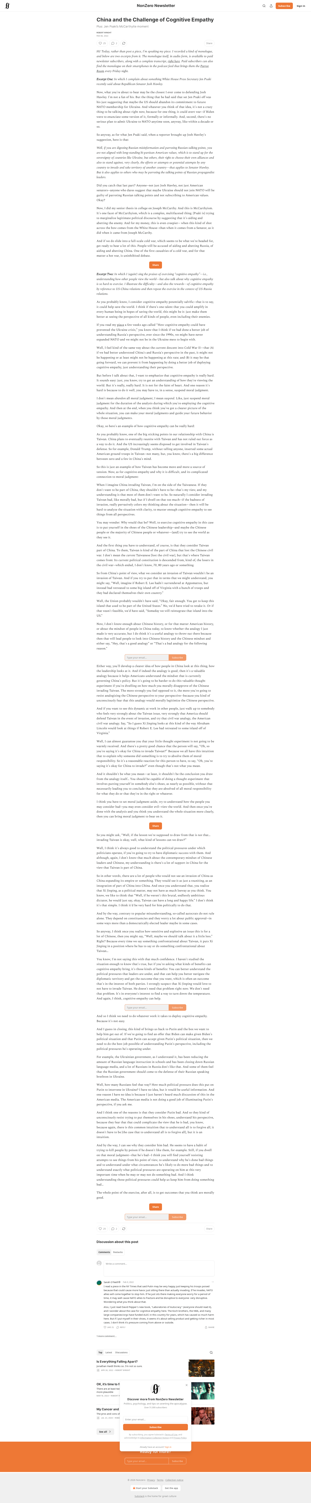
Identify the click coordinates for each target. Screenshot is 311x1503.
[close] (186, 1385)
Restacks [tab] (118, 1252)
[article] (155, 1368)
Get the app (171, 1488)
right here (174, 61)
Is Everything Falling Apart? (117, 1361)
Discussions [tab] (121, 1352)
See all (103, 1431)
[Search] (264, 6)
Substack (139, 1496)
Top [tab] (100, 1352)
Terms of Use (171, 1434)
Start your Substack (147, 1488)
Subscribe (284, 5)
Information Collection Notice (154, 1437)
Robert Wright (104, 32)
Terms (160, 1480)
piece (120, 325)
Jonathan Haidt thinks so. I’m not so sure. (119, 1366)
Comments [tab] (104, 1252)
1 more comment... (107, 1336)
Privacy (151, 1480)
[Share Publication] (271, 6)
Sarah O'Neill (111, 1282)
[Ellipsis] (212, 1281)
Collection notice (174, 1480)
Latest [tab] (108, 1352)
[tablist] (111, 1252)
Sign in (301, 5)
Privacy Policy (179, 1437)
